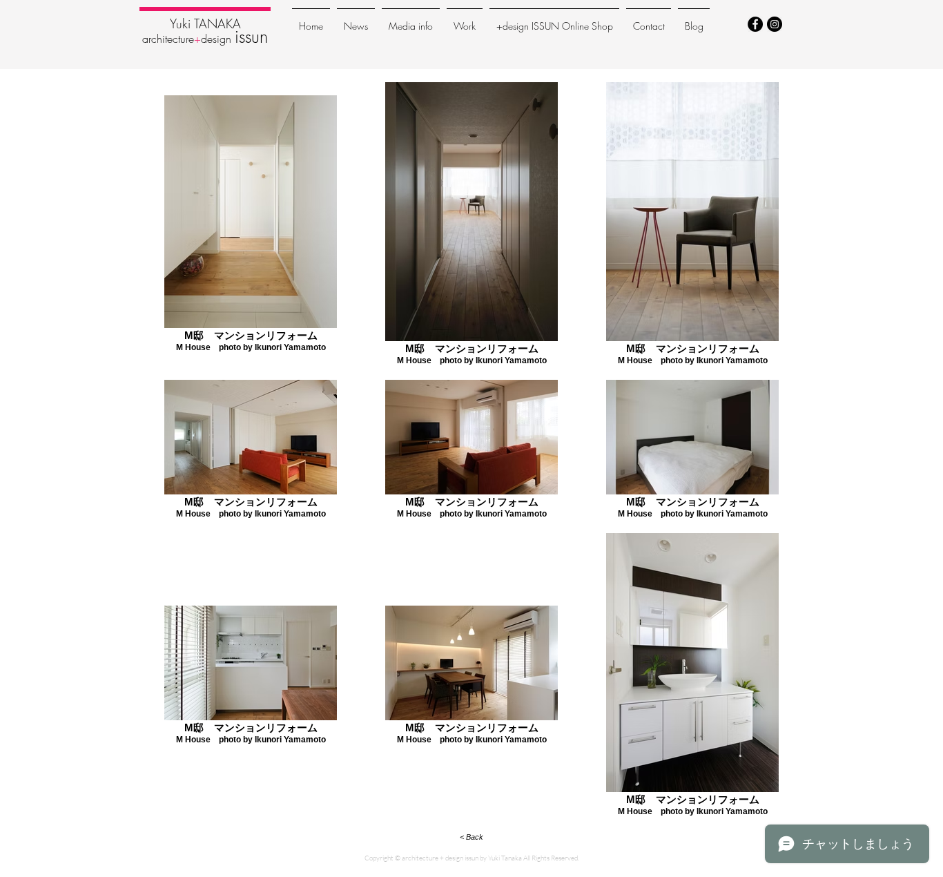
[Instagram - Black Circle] (774, 24)
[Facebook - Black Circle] (755, 24)
